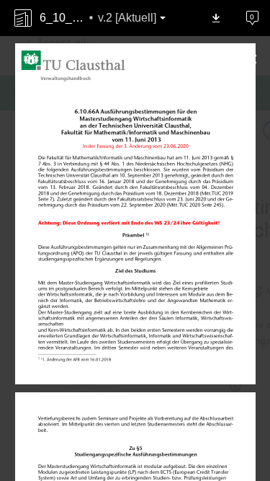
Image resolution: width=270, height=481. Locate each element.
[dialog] (135, 240)
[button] (216, 18)
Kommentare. (244, 11)
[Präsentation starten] (178, 452)
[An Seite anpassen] (149, 452)
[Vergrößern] (121, 452)
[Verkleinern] (92, 452)
